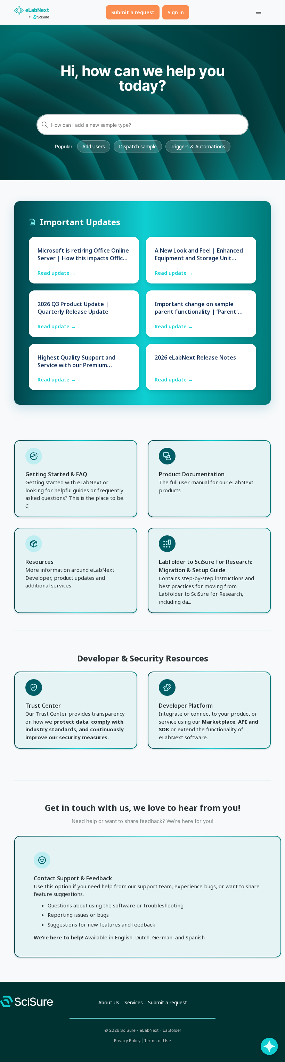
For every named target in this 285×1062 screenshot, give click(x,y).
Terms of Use (157, 1041)
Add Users (93, 146)
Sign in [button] (176, 12)
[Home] (31, 12)
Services (133, 1002)
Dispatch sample (138, 146)
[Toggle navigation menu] (258, 12)
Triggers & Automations (198, 146)
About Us (108, 1002)
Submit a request (132, 12)
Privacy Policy (127, 1041)
